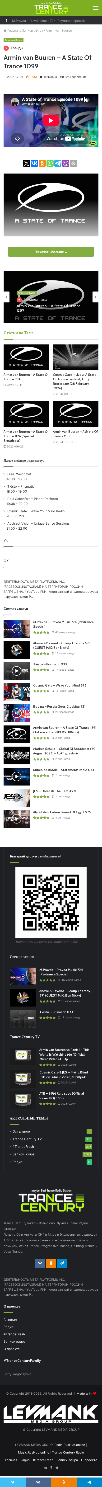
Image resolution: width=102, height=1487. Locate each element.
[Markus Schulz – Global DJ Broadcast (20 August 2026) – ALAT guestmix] (17, 755)
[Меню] (95, 8)
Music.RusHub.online (33, 1452)
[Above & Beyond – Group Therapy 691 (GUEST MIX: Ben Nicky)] (17, 650)
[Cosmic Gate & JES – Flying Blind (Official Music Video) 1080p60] (23, 1079)
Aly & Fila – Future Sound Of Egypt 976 (62, 812)
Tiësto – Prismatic (20, 486)
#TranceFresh (23, 1146)
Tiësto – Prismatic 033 (50, 664)
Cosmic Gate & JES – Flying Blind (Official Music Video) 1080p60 (63, 1074)
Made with (85, 1393)
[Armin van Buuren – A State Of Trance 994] (26, 357)
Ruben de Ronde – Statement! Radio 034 (63, 770)
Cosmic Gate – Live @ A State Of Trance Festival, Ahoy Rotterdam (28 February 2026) (74, 381)
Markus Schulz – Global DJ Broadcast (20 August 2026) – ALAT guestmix (64, 751)
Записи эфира (32, 30)
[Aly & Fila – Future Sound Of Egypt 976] (17, 819)
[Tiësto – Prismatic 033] (17, 671)
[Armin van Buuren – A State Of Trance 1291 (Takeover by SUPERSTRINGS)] (17, 734)
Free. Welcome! (18, 474)
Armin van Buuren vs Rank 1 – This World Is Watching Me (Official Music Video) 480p (64, 1054)
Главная (12, 30)
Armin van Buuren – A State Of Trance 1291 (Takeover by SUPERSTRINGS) (64, 729)
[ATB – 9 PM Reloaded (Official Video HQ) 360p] (23, 1100)
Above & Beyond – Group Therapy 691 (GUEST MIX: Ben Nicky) (61, 645)
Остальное (21, 1131)
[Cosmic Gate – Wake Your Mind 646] (17, 692)
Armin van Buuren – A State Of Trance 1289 (48, 308)
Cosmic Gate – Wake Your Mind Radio (35, 511)
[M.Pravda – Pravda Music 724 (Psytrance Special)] (17, 629)
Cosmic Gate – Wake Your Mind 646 (59, 685)
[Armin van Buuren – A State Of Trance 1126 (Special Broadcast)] (26, 414)
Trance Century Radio (68, 1452)
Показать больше (50, 252)
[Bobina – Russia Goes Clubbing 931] (17, 713)
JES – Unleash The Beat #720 (55, 791)
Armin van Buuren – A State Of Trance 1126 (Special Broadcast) (26, 436)
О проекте (12, 1349)
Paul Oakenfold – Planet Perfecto (32, 499)
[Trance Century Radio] (51, 8)
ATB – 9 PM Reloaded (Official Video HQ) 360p (61, 1095)
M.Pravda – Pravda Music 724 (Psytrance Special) (48, 20)
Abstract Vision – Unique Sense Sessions (38, 523)
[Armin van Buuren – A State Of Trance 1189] (75, 414)
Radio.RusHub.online (70, 1445)
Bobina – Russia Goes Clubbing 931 (59, 706)
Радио (18, 1162)
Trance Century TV (27, 1139)
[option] (51, 297)
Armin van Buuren (59, 30)
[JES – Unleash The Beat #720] (17, 798)
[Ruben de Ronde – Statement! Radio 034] (17, 777)
